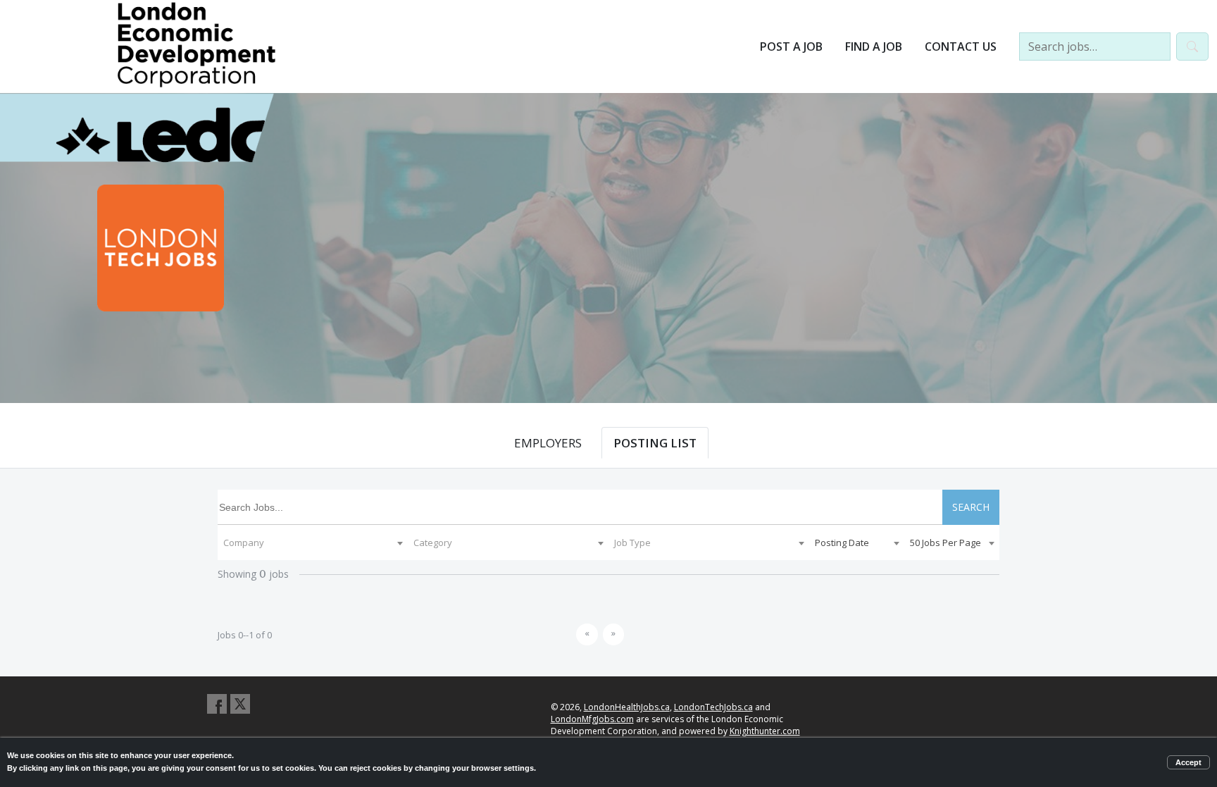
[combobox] (313, 542)
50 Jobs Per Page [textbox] (945, 542)
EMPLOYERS (548, 443)
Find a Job (873, 46)
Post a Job (791, 46)
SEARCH (971, 507)
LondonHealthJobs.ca (627, 707)
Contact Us (961, 46)
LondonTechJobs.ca (713, 707)
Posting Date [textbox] (842, 542)
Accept (1188, 762)
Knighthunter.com (765, 731)
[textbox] (313, 542)
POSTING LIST (655, 443)
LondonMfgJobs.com (592, 719)
